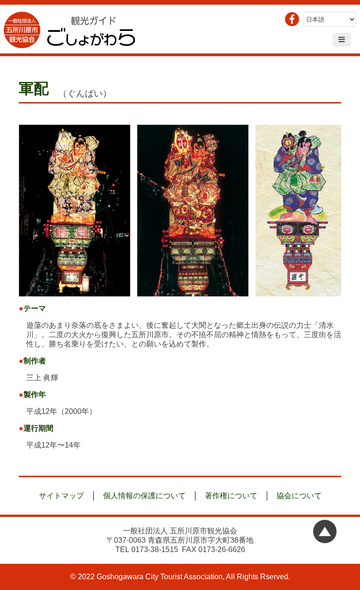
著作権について (231, 496)
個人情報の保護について (144, 496)
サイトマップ (61, 496)
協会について (299, 496)
